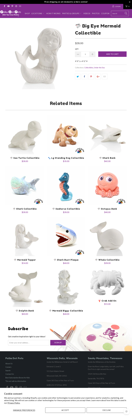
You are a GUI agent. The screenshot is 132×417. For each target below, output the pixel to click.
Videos (86, 13)
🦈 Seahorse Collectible (66, 185)
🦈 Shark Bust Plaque (66, 236)
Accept (65, 410)
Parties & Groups (71, 13)
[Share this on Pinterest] (91, 76)
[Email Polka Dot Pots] (20, 6)
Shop (27, 13)
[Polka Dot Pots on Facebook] (4, 6)
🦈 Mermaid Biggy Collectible (66, 287)
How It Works (53, 13)
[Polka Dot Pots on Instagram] (16, 6)
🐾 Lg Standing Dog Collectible (66, 134)
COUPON (105, 13)
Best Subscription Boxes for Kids (17, 378)
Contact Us (9, 374)
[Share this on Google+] (98, 76)
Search (7, 370)
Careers (8, 367)
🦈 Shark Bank (107, 134)
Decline (106, 410)
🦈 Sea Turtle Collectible (24, 134)
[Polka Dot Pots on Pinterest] (12, 6)
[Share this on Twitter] (78, 76)
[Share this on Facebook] (84, 76)
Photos (96, 13)
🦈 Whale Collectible (107, 236)
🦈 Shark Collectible (24, 185)
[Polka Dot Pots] (10, 13)
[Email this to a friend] (104, 76)
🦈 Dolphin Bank (24, 287)
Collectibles (88, 68)
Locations (36, 13)
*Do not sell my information (15, 381)
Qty (77, 49)
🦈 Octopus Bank (107, 185)
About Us (9, 363)
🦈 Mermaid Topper (24, 236)
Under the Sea (99, 68)
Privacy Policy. (13, 403)
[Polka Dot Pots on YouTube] (8, 6)
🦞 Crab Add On (107, 282)
